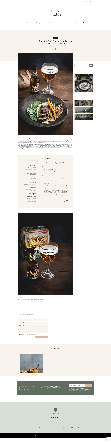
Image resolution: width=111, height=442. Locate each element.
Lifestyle (47, 23)
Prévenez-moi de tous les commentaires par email (28, 334)
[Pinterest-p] (90, 2)
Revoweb (91, 435)
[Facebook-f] (86, 2)
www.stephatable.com (42, 435)
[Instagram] (84, 2)
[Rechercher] (91, 65)
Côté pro (75, 23)
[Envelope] (92, 2)
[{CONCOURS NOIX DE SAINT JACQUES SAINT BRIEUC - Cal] (84, 83)
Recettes (29, 23)
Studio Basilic (78, 435)
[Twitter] (88, 2)
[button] (84, 103)
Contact (66, 23)
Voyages (38, 23)
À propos (57, 23)
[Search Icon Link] (83, 23)
